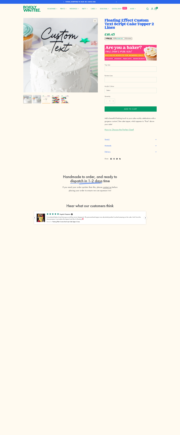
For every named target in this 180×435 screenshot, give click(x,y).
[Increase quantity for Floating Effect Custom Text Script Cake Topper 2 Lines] (113, 101)
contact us (107, 187)
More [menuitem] (132, 9)
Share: (107, 159)
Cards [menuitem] (93, 9)
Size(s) (107, 139)
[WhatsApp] (117, 159)
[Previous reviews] (34, 217)
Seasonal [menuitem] (103, 9)
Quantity (107, 96)
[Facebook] (111, 159)
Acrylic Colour (109, 86)
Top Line (107, 65)
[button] (90, 217)
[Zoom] (95, 20)
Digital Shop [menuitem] (116, 9)
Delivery (108, 152)
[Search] (147, 9)
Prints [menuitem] (62, 9)
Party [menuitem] (84, 9)
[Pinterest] (114, 159)
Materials (108, 145)
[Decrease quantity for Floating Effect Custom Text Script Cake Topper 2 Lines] (106, 101)
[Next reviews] (145, 217)
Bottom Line (108, 76)
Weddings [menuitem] (73, 9)
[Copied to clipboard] (120, 159)
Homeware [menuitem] (51, 9)
